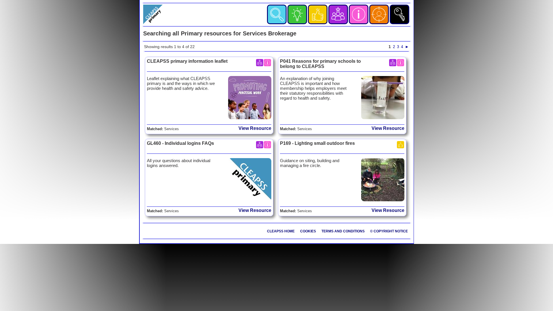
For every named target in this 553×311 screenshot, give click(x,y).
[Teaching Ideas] (297, 14)
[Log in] (399, 14)
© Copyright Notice (389, 231)
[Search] (277, 14)
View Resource (254, 128)
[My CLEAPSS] (379, 14)
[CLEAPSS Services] (358, 14)
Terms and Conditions (343, 231)
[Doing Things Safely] (317, 14)
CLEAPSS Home (281, 231)
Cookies (308, 231)
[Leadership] (338, 14)
